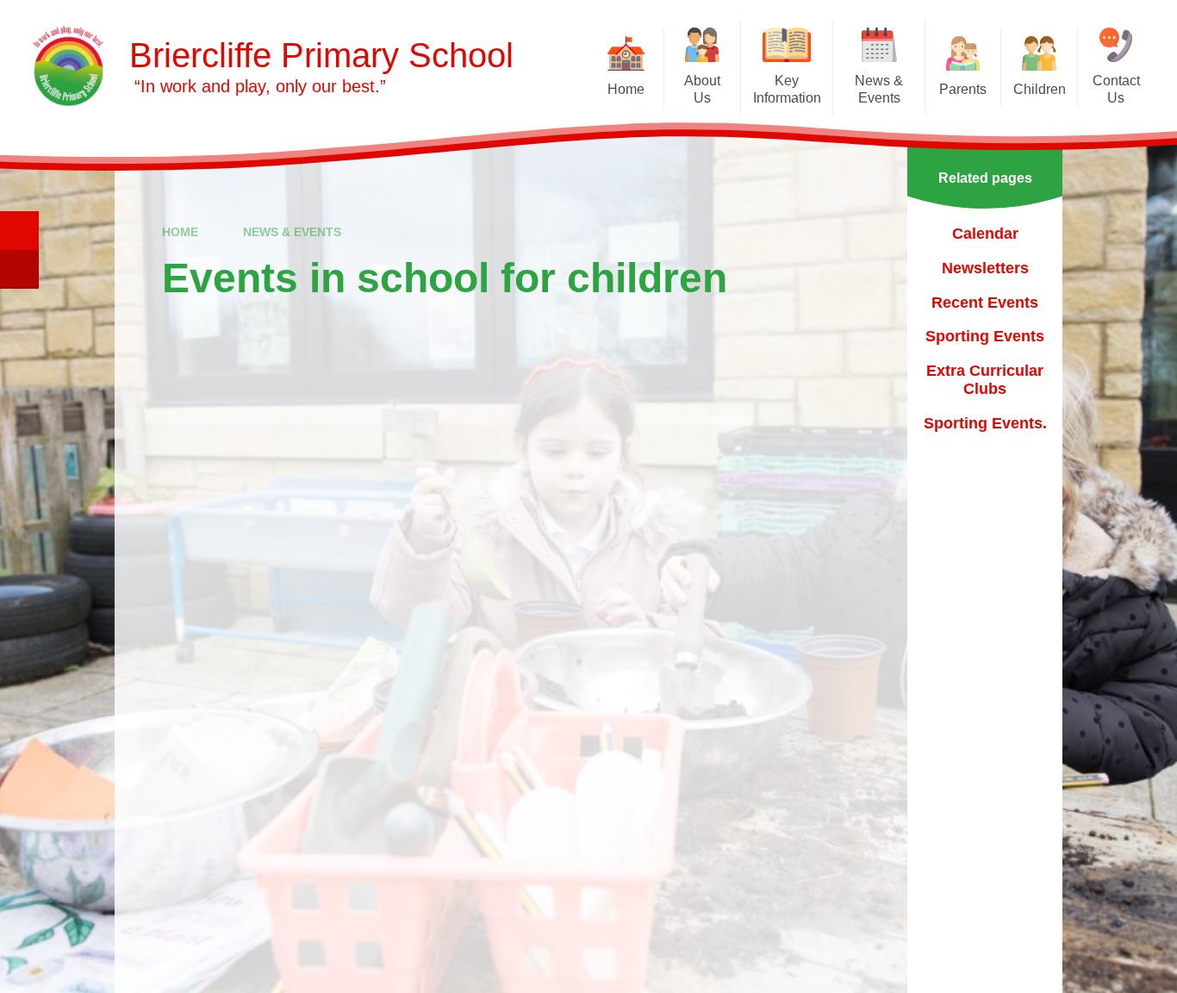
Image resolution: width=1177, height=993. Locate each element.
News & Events (292, 232)
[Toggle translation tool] (19, 269)
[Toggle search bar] (19, 230)
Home (180, 232)
